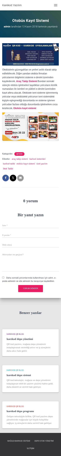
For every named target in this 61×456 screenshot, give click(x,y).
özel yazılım (42, 163)
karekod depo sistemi (19, 375)
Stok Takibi (8, 168)
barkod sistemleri (37, 159)
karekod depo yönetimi (20, 338)
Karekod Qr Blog (15, 334)
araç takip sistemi (20, 159)
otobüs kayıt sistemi (25, 163)
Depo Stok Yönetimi (44, 441)
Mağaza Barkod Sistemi (18, 441)
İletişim (30, 448)
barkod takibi (9, 163)
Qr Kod (19, 154)
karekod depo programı (20, 411)
